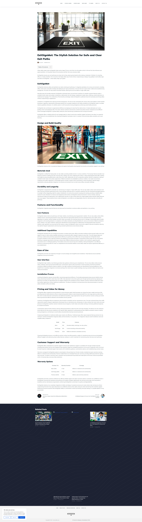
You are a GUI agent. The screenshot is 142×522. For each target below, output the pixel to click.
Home (61, 3)
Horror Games (77, 3)
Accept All (22, 517)
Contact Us (104, 3)
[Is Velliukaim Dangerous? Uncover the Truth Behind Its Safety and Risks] (98, 416)
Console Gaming (68, 3)
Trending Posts (47, 62)
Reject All (14, 517)
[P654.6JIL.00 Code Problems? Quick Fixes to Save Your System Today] (62, 453)
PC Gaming (91, 3)
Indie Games (84, 3)
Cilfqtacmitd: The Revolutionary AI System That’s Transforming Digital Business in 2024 (80, 498)
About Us (97, 3)
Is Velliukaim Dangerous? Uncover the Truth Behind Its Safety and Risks (98, 424)
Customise (7, 517)
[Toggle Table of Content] (50, 67)
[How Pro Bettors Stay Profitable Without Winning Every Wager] (43, 416)
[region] (14, 514)
